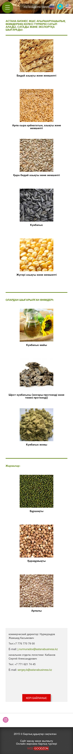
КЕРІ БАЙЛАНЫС (36, 698)
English (68, 6)
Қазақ (60, 6)
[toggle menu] (7, 7)
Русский (52, 6)
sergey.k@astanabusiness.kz (35, 670)
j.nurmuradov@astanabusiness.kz (38, 649)
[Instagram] (5, 720)
